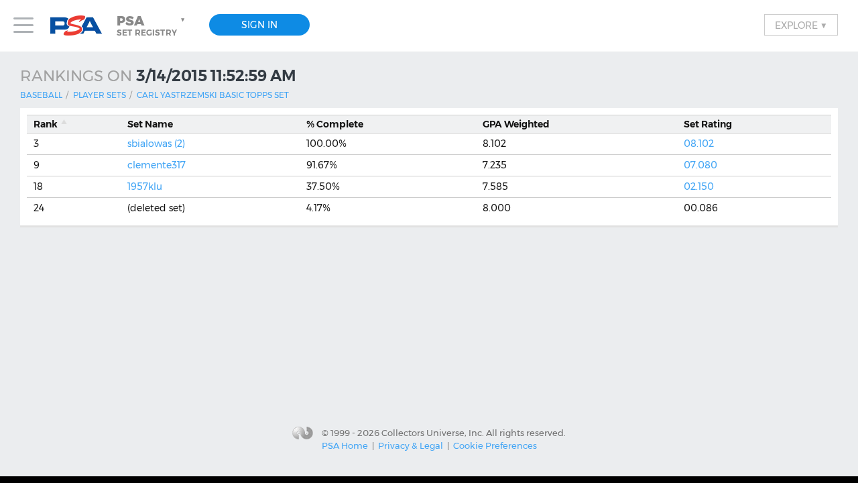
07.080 (700, 165)
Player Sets (99, 95)
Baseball (41, 95)
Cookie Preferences (495, 445)
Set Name (150, 124)
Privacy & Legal (410, 445)
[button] (152, 25)
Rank (46, 124)
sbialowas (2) (156, 144)
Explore (801, 25)
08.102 (699, 144)
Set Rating (708, 124)
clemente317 (156, 165)
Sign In (259, 25)
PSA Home (345, 445)
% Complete (334, 124)
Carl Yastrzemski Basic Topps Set (213, 95)
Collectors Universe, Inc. (432, 432)
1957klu (144, 186)
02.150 (699, 186)
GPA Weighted (516, 124)
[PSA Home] (81, 25)
